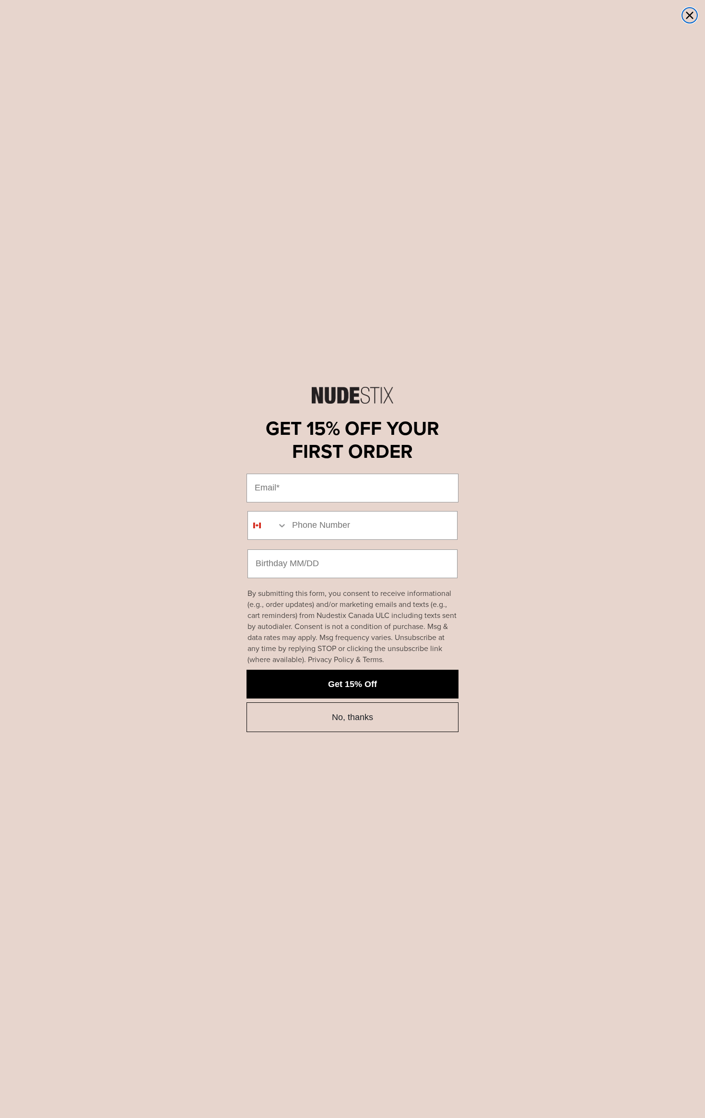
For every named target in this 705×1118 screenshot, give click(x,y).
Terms (372, 659)
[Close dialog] (689, 15)
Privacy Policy (331, 659)
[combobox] (267, 525)
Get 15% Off (352, 684)
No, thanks (352, 717)
